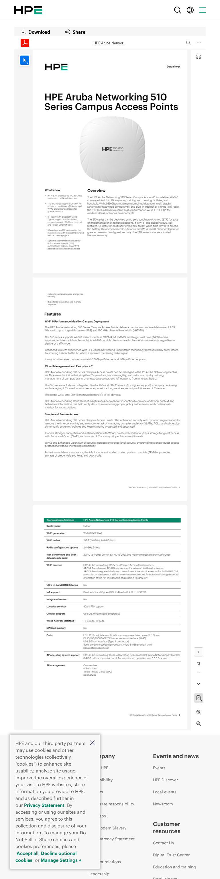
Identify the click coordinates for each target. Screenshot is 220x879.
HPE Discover (165, 779)
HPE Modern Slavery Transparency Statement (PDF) (112, 838)
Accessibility (101, 779)
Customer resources (166, 827)
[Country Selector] (190, 10)
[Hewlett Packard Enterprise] (28, 10)
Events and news (176, 756)
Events (159, 767)
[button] (92, 743)
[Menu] (202, 10)
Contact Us (163, 842)
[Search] (177, 10)
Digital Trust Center (171, 855)
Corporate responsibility (111, 804)
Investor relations (105, 861)
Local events (164, 792)
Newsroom (163, 804)
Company (102, 756)
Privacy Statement (44, 805)
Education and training (174, 867)
